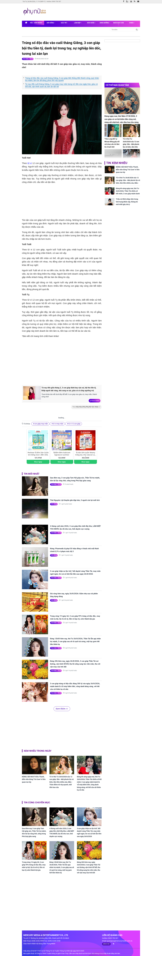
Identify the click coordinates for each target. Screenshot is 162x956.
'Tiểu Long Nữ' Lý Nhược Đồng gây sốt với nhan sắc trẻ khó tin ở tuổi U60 (112, 143)
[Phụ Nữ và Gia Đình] (35, 12)
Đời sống (50, 23)
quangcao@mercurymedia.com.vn (119, 941)
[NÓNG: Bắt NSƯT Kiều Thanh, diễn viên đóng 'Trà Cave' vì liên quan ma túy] (34, 765)
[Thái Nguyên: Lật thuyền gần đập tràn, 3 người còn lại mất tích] (35, 508)
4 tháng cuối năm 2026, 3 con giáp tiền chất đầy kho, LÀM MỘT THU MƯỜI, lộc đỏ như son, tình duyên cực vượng (75, 527)
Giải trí (64, 23)
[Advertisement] (92, 11)
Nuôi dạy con (118, 23)
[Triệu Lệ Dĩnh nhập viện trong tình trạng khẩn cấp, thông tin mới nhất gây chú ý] (109, 201)
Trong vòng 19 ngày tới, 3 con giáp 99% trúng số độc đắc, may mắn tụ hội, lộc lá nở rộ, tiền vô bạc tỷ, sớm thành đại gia (75, 617)
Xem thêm (95, 401)
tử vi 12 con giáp (74, 424)
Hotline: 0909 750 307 (54, 1)
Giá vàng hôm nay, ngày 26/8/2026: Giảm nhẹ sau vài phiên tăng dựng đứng (74, 595)
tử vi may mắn (58, 424)
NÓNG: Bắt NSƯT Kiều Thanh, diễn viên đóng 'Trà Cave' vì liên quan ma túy (34, 779)
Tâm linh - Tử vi (28, 59)
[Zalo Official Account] (127, 1)
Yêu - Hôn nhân (36, 23)
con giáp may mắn (41, 424)
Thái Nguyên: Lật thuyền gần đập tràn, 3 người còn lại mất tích (75, 500)
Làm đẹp (77, 23)
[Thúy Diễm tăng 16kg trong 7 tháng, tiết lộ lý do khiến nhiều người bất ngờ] (131, 155)
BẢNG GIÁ (106, 944)
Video (131, 23)
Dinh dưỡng (104, 23)
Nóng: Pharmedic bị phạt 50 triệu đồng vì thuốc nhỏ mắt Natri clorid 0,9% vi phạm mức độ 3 (74, 550)
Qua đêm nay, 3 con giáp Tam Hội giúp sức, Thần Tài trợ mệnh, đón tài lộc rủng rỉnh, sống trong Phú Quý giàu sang (75, 479)
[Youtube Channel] (131, 1)
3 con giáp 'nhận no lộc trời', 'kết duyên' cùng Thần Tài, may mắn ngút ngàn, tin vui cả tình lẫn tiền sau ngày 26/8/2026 (75, 572)
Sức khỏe (91, 23)
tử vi (30, 163)
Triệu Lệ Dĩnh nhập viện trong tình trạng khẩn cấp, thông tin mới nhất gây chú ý (127, 201)
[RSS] (135, 1)
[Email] (138, 1)
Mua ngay (38, 462)
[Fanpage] (124, 1)
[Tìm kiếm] (137, 29)
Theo (85, 407)
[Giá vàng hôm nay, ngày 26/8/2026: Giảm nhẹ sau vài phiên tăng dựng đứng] (35, 602)
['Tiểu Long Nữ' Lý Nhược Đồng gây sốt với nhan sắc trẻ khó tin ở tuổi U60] (113, 130)
